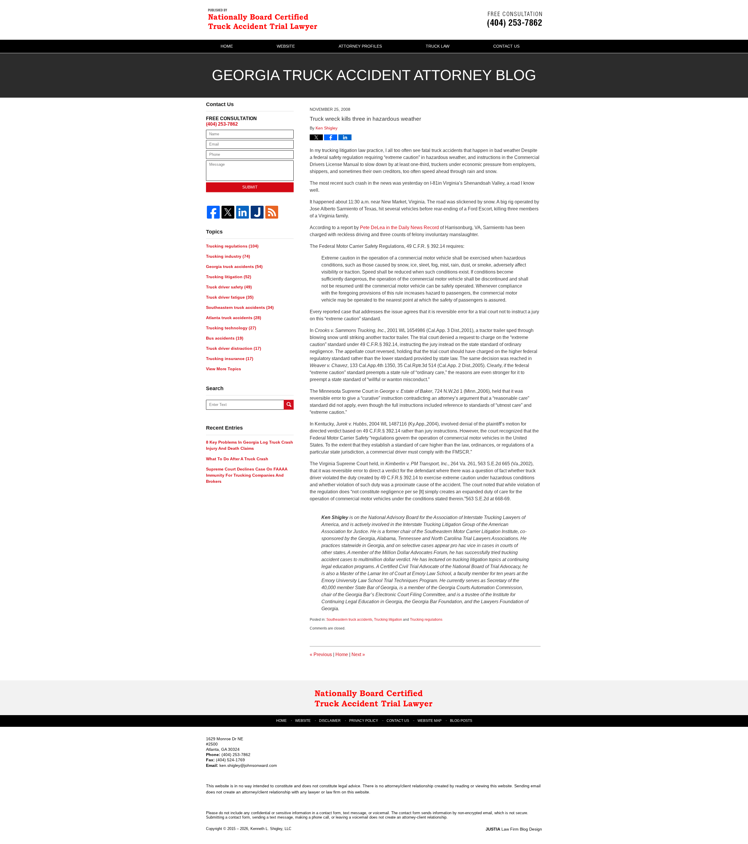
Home (227, 46)
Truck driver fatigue (230, 297)
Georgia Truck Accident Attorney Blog (264, 19)
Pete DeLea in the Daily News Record (399, 227)
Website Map (429, 721)
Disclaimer (330, 721)
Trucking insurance (229, 358)
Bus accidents (224, 338)
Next (358, 654)
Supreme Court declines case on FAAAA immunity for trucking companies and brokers (246, 475)
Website (286, 46)
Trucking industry (228, 256)
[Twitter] (228, 212)
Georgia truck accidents (234, 266)
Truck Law (437, 46)
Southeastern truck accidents (349, 620)
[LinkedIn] (242, 212)
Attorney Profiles (360, 46)
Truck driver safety (229, 287)
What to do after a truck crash (237, 458)
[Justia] (257, 212)
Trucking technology (231, 328)
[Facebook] (213, 212)
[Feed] (271, 212)
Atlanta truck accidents (233, 317)
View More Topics (223, 368)
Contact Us (506, 46)
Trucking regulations (426, 620)
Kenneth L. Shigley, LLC (270, 828)
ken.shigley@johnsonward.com (248, 765)
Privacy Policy (363, 721)
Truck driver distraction (233, 348)
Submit (250, 187)
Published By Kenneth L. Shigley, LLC (514, 20)
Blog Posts (461, 721)
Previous (321, 654)
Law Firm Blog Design (514, 829)
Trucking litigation (388, 620)
